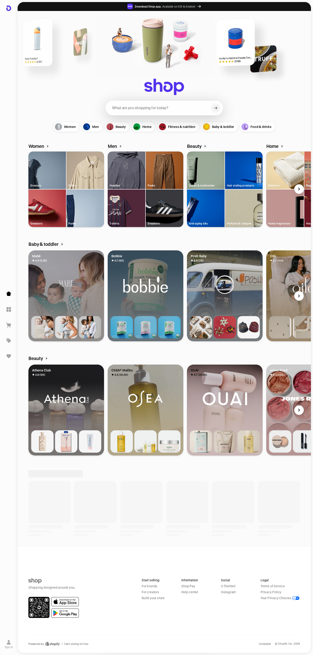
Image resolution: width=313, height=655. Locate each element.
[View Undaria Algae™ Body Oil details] (121, 441)
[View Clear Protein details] (225, 555)
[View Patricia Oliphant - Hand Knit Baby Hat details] (248, 327)
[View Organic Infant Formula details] (169, 327)
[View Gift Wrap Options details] (201, 327)
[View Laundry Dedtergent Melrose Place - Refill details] (225, 441)
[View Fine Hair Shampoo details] (248, 441)
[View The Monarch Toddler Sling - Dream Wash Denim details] (90, 327)
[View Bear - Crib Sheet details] (280, 327)
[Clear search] (215, 108)
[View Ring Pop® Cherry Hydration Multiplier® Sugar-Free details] (169, 555)
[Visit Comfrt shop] (50, 615)
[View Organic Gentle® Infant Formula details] (145, 327)
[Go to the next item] (299, 189)
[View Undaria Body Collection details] (145, 441)
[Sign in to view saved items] (8, 356)
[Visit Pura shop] (241, 615)
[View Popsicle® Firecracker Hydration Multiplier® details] (145, 555)
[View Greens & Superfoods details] (201, 555)
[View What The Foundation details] (280, 441)
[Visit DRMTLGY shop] (146, 615)
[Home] (8, 293)
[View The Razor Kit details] (66, 441)
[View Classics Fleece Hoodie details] (280, 555)
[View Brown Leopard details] (66, 555)
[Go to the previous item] (29, 189)
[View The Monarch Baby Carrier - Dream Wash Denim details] (66, 327)
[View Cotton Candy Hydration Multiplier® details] (121, 555)
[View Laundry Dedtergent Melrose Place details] (201, 441)
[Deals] (8, 340)
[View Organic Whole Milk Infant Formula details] (121, 327)
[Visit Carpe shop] (289, 615)
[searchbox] (164, 108)
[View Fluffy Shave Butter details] (90, 441)
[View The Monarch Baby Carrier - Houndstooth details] (42, 327)
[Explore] (8, 309)
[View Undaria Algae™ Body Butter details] (169, 441)
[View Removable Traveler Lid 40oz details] (42, 555)
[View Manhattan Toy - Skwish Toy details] (225, 327)
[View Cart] (8, 324)
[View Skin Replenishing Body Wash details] (42, 441)
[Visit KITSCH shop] (98, 615)
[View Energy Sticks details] (248, 555)
